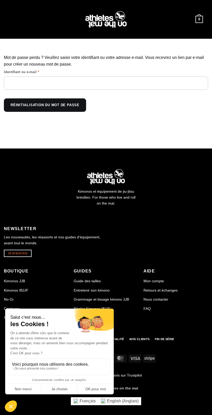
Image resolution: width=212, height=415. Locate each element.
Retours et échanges (160, 290)
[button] (12, 19)
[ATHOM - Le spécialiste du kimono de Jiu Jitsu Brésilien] (106, 19)
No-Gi (8, 299)
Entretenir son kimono (92, 290)
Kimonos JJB (14, 281)
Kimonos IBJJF (16, 290)
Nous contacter (155, 299)
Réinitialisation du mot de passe (45, 105)
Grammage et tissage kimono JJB (101, 299)
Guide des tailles (87, 281)
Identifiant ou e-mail (30, 72)
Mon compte (153, 281)
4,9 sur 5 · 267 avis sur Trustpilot (115, 375)
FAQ (147, 309)
